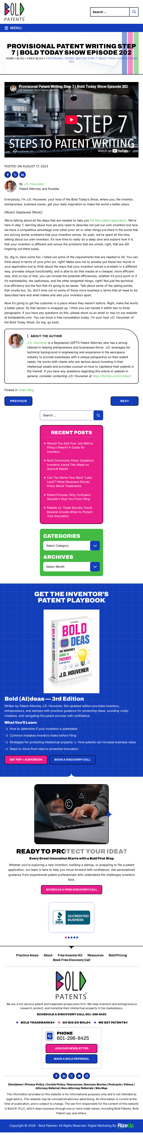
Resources (96, 955)
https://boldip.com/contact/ (112, 376)
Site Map (101, 1088)
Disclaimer (15, 1084)
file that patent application (108, 220)
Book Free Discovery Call (71, 960)
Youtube (79, 1076)
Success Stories (95, 1084)
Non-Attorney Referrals (77, 1088)
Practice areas (27, 955)
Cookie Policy (55, 1084)
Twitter (15, 174)
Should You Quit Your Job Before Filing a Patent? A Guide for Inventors (70, 447)
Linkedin (22, 174)
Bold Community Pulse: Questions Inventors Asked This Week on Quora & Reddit (70, 465)
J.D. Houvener (34, 184)
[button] (66, 937)
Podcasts (115, 1084)
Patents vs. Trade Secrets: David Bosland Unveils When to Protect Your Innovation (69, 512)
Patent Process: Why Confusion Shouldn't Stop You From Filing (69, 497)
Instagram (87, 1076)
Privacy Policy (34, 1084)
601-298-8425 (95, 1014)
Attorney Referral (47, 1088)
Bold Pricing (118, 955)
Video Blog (26, 390)
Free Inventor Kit (70, 955)
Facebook (7, 174)
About (48, 955)
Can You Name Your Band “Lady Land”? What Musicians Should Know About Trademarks (69, 482)
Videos (129, 1084)
